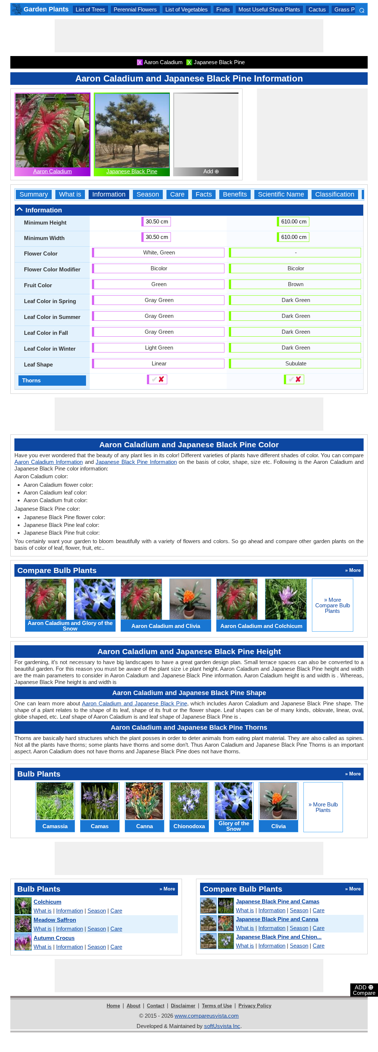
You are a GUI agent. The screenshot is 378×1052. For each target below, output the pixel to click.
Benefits (235, 194)
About (133, 1005)
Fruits (223, 9)
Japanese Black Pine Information (136, 462)
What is (70, 194)
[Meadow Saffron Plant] (22, 924)
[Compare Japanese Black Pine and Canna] (216, 923)
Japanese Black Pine (131, 171)
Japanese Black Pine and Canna (277, 919)
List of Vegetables (186, 9)
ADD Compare (364, 989)
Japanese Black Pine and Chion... (279, 937)
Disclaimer (183, 1005)
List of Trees (90, 9)
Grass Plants (350, 9)
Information (109, 194)
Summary (34, 194)
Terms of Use (217, 1005)
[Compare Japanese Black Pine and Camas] (216, 906)
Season (148, 194)
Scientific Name (281, 194)
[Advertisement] (189, 35)
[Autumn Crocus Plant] (22, 942)
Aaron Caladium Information (48, 462)
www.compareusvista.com (207, 1016)
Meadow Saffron (55, 920)
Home (113, 1005)
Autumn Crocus (54, 938)
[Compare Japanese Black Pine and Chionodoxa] (216, 941)
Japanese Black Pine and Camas (277, 901)
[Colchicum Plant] (22, 906)
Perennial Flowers (135, 9)
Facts (204, 194)
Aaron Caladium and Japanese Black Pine (134, 703)
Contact (155, 1005)
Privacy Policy (254, 1005)
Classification (334, 194)
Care (177, 194)
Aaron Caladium (52, 171)
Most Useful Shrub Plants (269, 9)
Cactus (317, 9)
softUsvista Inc (222, 1026)
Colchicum (47, 902)
